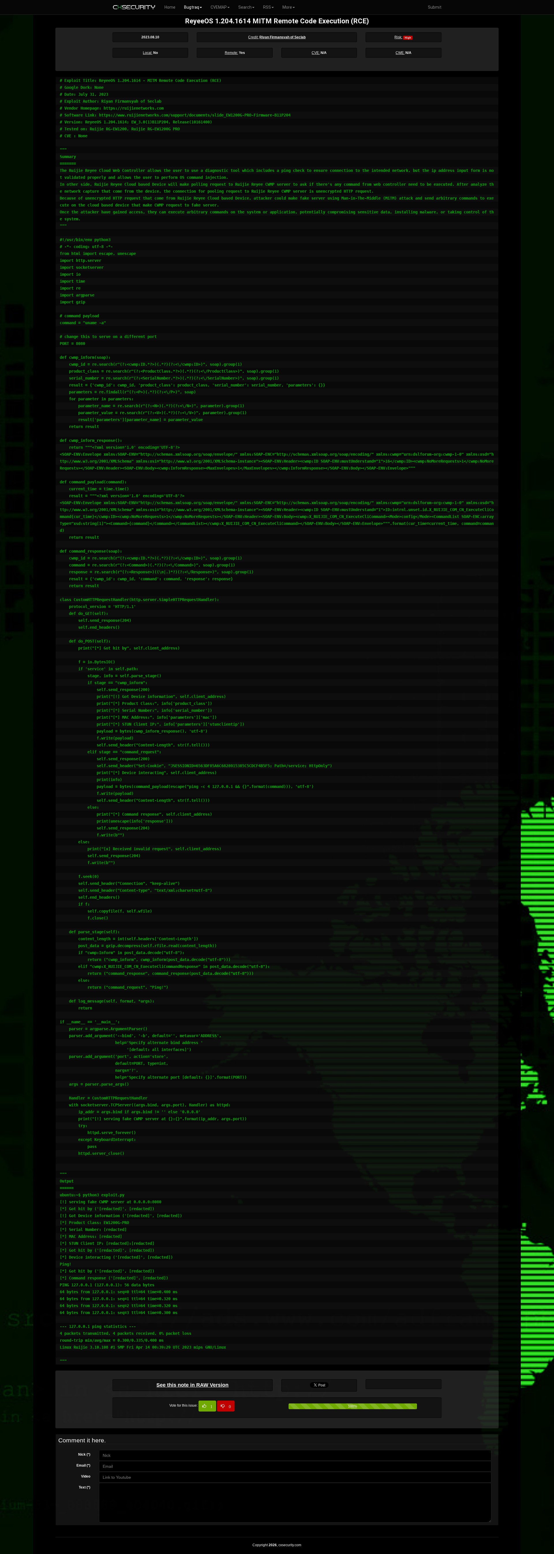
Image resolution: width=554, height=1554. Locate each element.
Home (169, 7)
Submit (434, 7)
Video (85, 1476)
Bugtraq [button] (191, 7)
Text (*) (84, 1487)
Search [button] (245, 7)
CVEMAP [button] (219, 7)
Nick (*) (84, 1454)
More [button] (287, 7)
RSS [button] (267, 7)
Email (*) (83, 1465)
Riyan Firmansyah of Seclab (282, 37)
